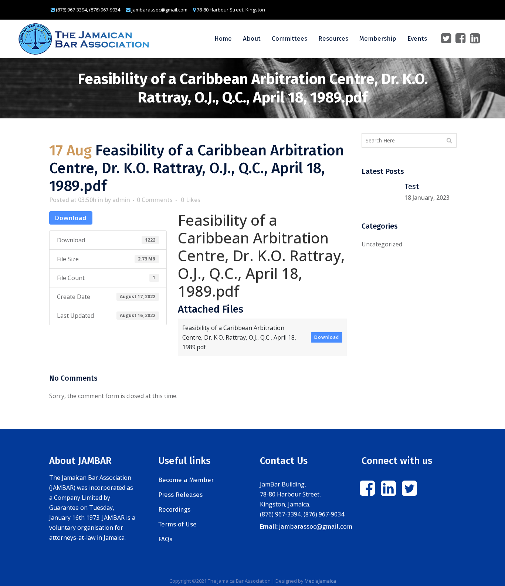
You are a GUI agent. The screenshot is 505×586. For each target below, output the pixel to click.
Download (71, 218)
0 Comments (155, 200)
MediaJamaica (320, 580)
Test (411, 186)
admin (121, 200)
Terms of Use (177, 524)
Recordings (174, 509)
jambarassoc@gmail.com (315, 527)
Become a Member (186, 480)
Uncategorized (382, 244)
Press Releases (180, 495)
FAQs (165, 539)
